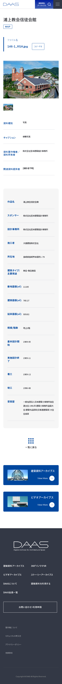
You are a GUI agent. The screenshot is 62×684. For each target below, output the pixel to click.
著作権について (11, 627)
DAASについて (10, 583)
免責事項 (8, 653)
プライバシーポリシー (13, 644)
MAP (7, 26)
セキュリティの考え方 (13, 636)
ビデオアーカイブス (12, 574)
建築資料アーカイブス (13, 565)
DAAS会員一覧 (10, 592)
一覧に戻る (31, 446)
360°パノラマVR (38, 565)
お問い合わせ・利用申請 (30, 607)
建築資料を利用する (41, 583)
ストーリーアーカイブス (42, 574)
